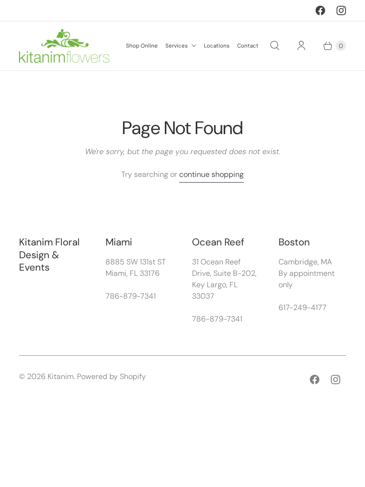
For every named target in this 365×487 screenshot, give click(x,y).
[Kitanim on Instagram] (341, 10)
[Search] (274, 45)
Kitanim (61, 376)
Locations (217, 45)
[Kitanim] (64, 46)
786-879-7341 (131, 296)
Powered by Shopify (111, 376)
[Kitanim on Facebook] (320, 10)
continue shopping (211, 174)
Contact (248, 45)
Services (176, 45)
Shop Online (142, 45)
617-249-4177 (303, 307)
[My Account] (301, 45)
